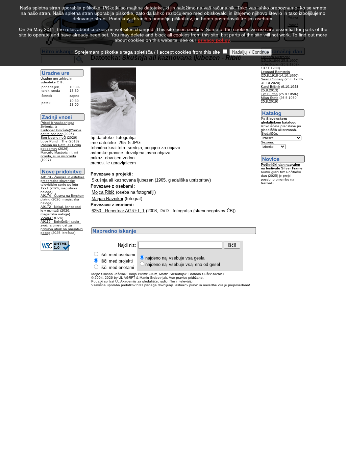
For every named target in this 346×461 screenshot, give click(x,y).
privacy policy (214, 40)
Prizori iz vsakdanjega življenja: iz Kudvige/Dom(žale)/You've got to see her (61, 128)
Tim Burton (269, 94)
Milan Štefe (269, 98)
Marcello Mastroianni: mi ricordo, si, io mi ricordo (59, 154)
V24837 (47, 218)
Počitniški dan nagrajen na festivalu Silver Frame (281, 166)
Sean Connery (272, 79)
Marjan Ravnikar (107, 198)
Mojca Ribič (103, 192)
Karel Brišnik (270, 86)
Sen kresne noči (53, 137)
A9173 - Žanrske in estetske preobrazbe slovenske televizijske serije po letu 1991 (62, 182)
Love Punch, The (54, 141)
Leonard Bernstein (275, 72)
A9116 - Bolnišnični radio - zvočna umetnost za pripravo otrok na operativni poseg (62, 227)
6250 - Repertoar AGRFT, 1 (118, 210)
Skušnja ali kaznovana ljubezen (122, 180)
